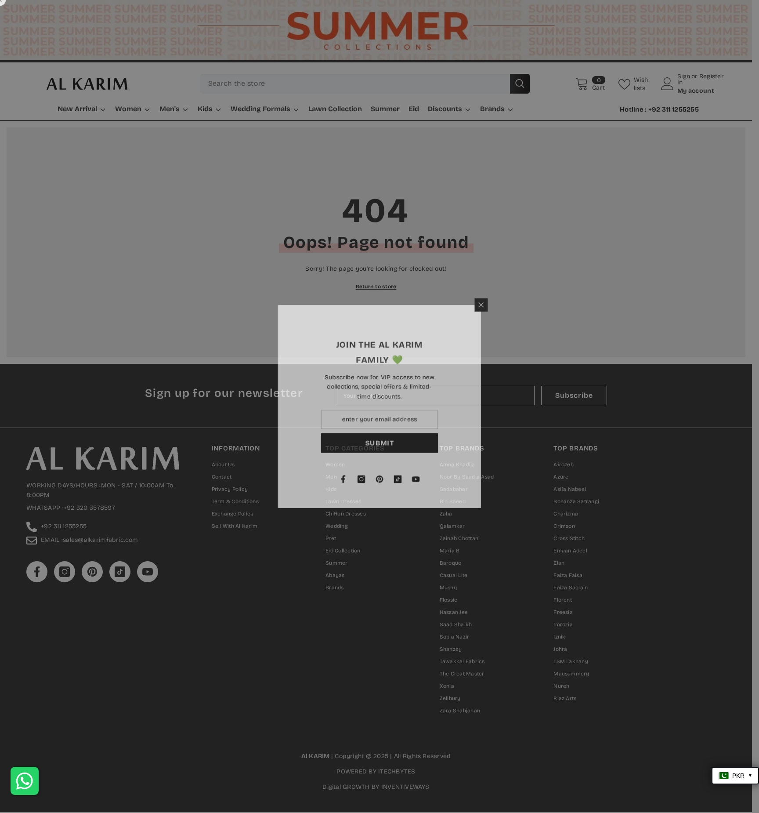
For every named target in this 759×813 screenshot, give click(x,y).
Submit (482, 443)
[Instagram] (464, 480)
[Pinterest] (482, 480)
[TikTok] (501, 480)
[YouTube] (519, 480)
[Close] (585, 303)
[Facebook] (445, 480)
